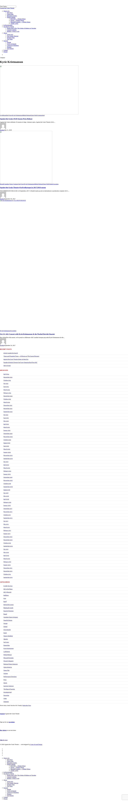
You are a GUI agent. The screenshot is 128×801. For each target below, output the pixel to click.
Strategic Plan (11, 784)
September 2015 (8, 577)
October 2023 (7, 380)
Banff (5, 601)
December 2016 (7, 537)
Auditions (6, 595)
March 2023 (6, 390)
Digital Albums (11, 764)
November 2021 (7, 408)
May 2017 (6, 524)
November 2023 (7, 377)
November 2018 (7, 480)
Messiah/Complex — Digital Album (20, 769)
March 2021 (6, 427)
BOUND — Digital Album (18, 766)
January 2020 (7, 452)
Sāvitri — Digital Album (17, 767)
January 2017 (6, 533)
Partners (9, 794)
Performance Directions (10, 676)
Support (2, 713)
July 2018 (5, 493)
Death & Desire (7, 620)
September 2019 (8, 458)
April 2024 (6, 374)
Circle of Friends (11, 791)
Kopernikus (6, 645)
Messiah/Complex (8, 658)
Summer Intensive (8, 686)
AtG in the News (8, 589)
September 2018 (8, 486)
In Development (7, 772)
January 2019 (7, 474)
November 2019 (7, 455)
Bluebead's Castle (8, 608)
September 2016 (8, 546)
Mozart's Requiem (8, 661)
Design (5, 623)
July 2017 (5, 521)
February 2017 (7, 530)
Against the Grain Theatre (7, 8)
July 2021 (5, 415)
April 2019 (6, 465)
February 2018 (7, 502)
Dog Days (10, 759)
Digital (5, 626)
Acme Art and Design (36, 744)
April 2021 (6, 424)
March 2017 (6, 527)
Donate (9, 789)
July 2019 (5, 461)
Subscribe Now (26, 705)
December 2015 (7, 568)
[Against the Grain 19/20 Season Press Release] (39, 114)
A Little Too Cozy (8, 586)
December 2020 (7, 433)
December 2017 (7, 508)
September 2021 (8, 411)
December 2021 (7, 405)
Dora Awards (7, 629)
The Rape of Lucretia (9, 689)
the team (3, 740)
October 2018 (7, 483)
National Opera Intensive (10, 664)
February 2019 (7, 471)
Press (4, 680)
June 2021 (6, 418)
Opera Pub (34, 115)
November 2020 (8, 436)
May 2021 (6, 421)
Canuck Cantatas (11, 777)
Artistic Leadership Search (10, 353)
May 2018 (6, 496)
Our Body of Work (8, 774)
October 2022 (7, 399)
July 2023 (5, 383)
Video (5, 698)
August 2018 (6, 490)
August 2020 (6, 443)
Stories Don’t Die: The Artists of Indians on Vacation (21, 775)
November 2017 (7, 511)
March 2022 (6, 402)
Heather (2, 130)
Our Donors (10, 795)
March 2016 (6, 558)
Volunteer (6, 701)
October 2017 (7, 515)
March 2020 (6, 449)
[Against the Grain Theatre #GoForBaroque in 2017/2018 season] (26, 182)
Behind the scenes (8, 604)
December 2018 (7, 477)
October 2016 (7, 543)
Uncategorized (41, 115)
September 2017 (8, 518)
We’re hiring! (7, 365)
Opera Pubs (10, 761)
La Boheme (6, 651)
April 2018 (6, 499)
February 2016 (7, 562)
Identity (5, 639)
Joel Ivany (9, 115)
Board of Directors (8, 611)
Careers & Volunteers (13, 792)
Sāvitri (5, 683)
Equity (5, 633)
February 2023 (7, 393)
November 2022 (7, 396)
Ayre (1, 115)
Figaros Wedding (8, 636)
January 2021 (6, 430)
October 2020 (7, 440)
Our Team (10, 786)
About (5, 780)
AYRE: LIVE (14, 770)
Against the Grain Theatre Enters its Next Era (15, 359)
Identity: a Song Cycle (13, 778)
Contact (5, 797)
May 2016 (6, 552)
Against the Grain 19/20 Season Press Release (16, 119)
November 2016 (7, 540)
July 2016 (5, 549)
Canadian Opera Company (11, 184)
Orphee (51, 184)
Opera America (7, 667)
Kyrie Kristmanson (17, 115)
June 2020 (6, 446)
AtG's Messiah (7, 592)
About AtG (10, 781)
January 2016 (7, 565)
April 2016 (6, 555)
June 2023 (6, 386)
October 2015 (7, 574)
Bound (4, 115)
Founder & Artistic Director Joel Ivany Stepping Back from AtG (20, 362)
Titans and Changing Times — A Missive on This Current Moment (21, 356)
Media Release (27, 115)
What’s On (6, 758)
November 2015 (7, 571)
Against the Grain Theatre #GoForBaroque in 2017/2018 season (23, 187)
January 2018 (7, 505)
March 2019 (6, 468)
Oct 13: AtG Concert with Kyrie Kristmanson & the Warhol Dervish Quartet (27, 334)
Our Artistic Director (12, 783)
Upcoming (56, 184)
